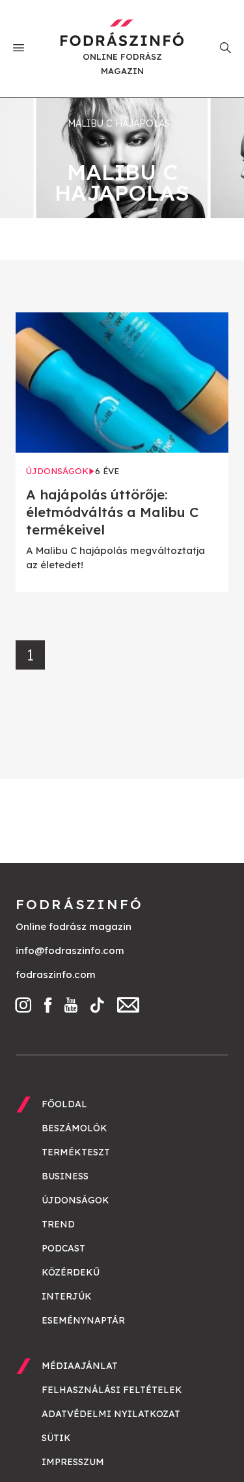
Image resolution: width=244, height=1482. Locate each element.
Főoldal (64, 1104)
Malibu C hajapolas (119, 123)
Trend (58, 1224)
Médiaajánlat (80, 1366)
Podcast (63, 1248)
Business (65, 1176)
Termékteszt (76, 1152)
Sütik (56, 1438)
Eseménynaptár (83, 1320)
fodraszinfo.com (56, 974)
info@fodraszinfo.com (70, 950)
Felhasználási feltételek (112, 1390)
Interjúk (67, 1296)
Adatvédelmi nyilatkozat (111, 1414)
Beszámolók (74, 1128)
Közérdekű (71, 1272)
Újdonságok (75, 1200)
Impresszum (73, 1462)
